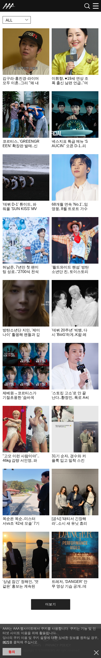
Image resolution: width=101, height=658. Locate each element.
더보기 (50, 604)
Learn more (26, 58)
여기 (6, 642)
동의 (11, 652)
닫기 (96, 652)
